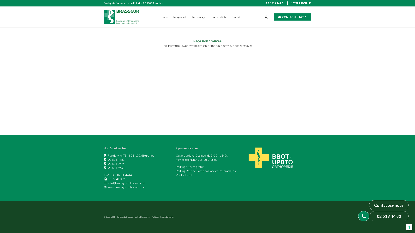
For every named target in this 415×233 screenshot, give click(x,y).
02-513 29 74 (116, 163)
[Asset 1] (121, 17)
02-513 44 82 (116, 159)
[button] (188, 17)
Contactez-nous (388, 205)
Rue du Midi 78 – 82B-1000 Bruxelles (131, 155)
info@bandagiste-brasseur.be (126, 183)
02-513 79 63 (116, 167)
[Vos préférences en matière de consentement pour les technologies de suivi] (409, 227)
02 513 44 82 (389, 216)
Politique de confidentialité (163, 217)
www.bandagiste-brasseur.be (126, 187)
